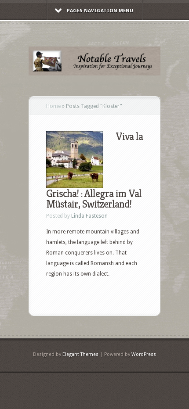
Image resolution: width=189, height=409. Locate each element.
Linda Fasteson (89, 216)
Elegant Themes (80, 354)
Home (53, 106)
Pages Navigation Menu (100, 11)
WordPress (143, 354)
